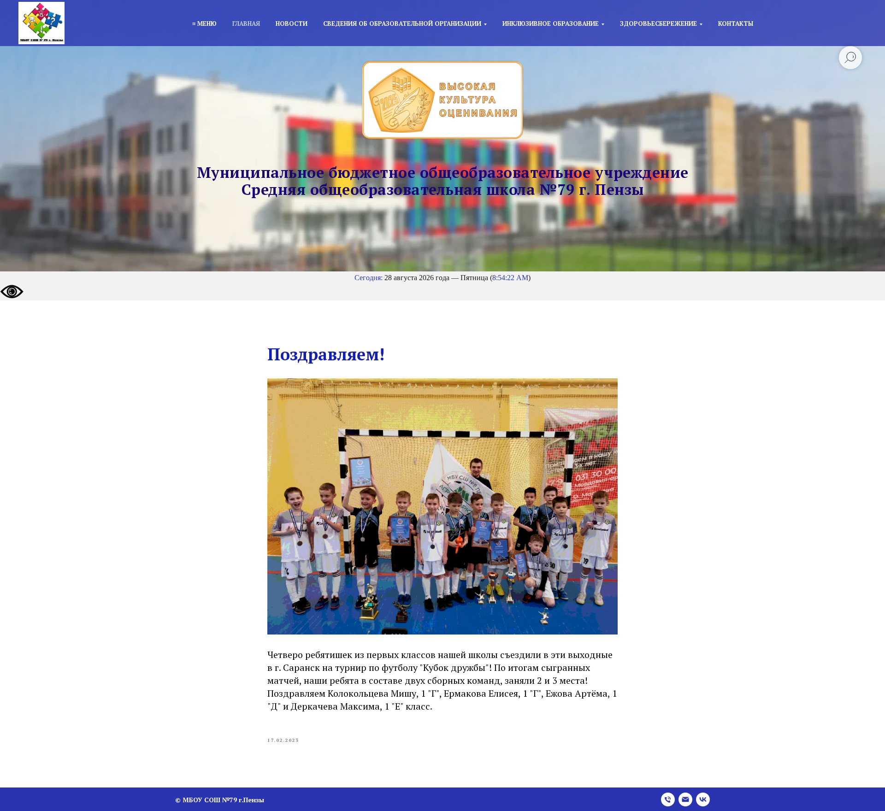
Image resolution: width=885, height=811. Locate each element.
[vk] (703, 799)
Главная (246, 23)
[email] (685, 799)
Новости (291, 23)
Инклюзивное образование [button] (550, 23)
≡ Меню (204, 23)
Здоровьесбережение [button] (658, 23)
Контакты (735, 23)
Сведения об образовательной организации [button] (402, 23)
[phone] (668, 799)
